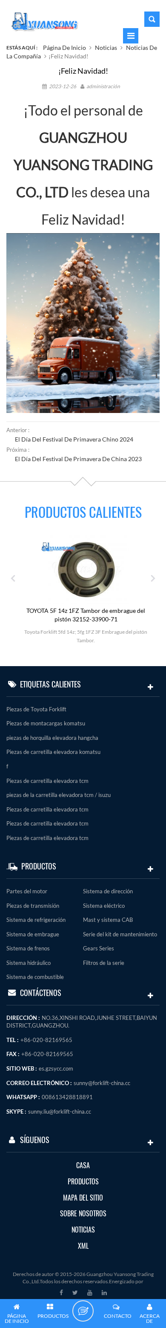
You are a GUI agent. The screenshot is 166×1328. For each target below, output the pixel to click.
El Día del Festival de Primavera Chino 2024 (74, 439)
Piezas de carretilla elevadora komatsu (53, 751)
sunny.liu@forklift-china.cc (59, 1111)
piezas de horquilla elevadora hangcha (52, 737)
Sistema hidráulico (28, 962)
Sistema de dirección (108, 891)
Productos (83, 1181)
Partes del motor (26, 891)
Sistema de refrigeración (36, 919)
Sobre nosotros (83, 1213)
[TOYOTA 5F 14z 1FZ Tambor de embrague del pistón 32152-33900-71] (86, 569)
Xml (83, 1245)
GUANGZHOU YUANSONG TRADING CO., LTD (83, 164)
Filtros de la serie (103, 962)
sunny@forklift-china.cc (102, 1083)
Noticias (106, 47)
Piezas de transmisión (32, 905)
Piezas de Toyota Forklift (36, 709)
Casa (83, 1165)
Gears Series (98, 948)
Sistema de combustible (35, 976)
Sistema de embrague (32, 934)
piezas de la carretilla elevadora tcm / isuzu (58, 794)
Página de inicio (64, 47)
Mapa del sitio (83, 1197)
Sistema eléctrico (104, 905)
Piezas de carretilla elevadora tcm (47, 780)
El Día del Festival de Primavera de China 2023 (78, 458)
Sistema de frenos (28, 948)
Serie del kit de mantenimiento (120, 934)
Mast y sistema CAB (108, 919)
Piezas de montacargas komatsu (45, 723)
